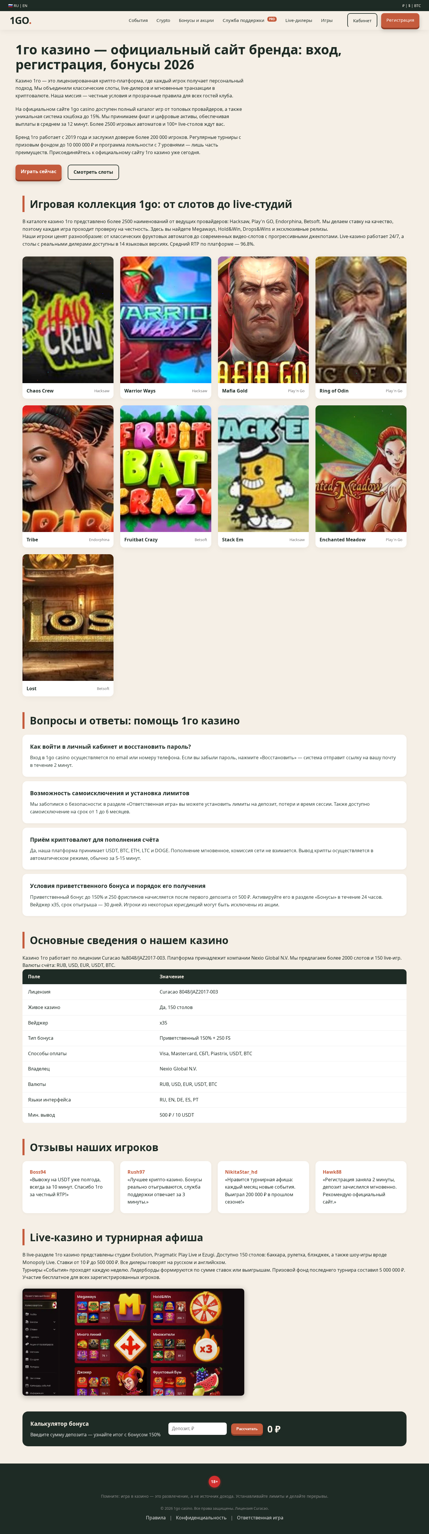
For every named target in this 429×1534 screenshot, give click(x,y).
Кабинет (362, 20)
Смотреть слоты (93, 172)
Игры (327, 20)
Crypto (163, 20)
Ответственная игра (260, 1517)
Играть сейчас (38, 171)
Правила (156, 1517)
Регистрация (400, 20)
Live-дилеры (298, 20)
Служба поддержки (249, 20)
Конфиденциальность (201, 1517)
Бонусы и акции (196, 20)
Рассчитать (247, 1429)
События (138, 20)
